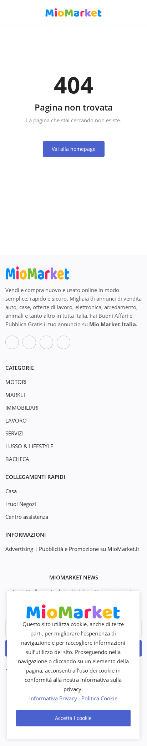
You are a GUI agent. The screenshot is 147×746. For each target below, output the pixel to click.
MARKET (15, 394)
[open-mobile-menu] (10, 12)
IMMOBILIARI (22, 407)
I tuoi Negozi (20, 503)
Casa (11, 491)
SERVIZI (14, 433)
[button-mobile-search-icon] (136, 12)
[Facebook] (12, 342)
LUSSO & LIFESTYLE (29, 446)
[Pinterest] (46, 342)
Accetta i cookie (73, 718)
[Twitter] (29, 342)
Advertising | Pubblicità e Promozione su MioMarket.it (72, 548)
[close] (133, 598)
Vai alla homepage (74, 148)
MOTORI (15, 381)
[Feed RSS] (63, 342)
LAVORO (16, 420)
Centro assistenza (26, 516)
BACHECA (17, 459)
